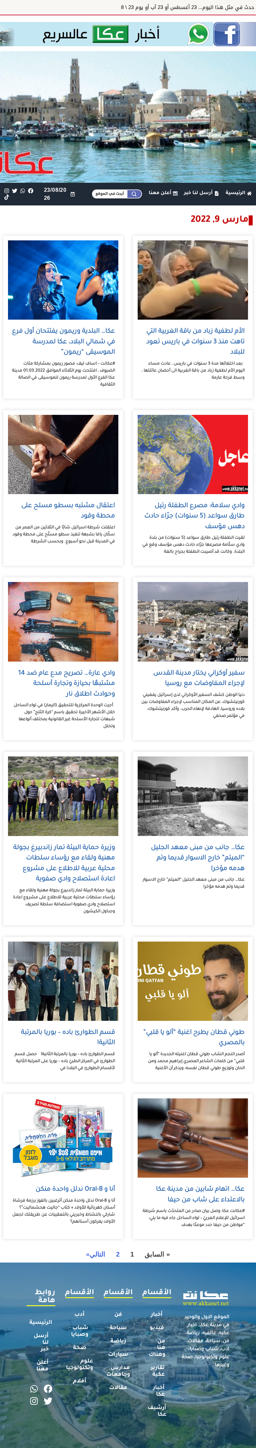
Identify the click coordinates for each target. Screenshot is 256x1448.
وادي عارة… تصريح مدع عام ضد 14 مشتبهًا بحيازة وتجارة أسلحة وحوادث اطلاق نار (66, 684)
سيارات (118, 1355)
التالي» (95, 1254)
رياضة (118, 1341)
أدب (79, 1315)
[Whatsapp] (22, 191)
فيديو (157, 1328)
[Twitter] (14, 191)
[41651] (128, 44)
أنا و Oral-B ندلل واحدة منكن (74, 1189)
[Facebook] (31, 191)
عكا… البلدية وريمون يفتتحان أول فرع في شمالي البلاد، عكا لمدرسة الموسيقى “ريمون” (63, 342)
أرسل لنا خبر (41, 1342)
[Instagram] (6, 191)
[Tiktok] (6, 197)
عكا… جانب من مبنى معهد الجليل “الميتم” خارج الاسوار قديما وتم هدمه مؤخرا (198, 858)
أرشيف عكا (157, 1411)
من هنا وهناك (157, 1348)
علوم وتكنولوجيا (79, 1364)
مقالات (118, 1388)
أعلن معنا (42, 1366)
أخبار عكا (159, 1391)
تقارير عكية (158, 1371)
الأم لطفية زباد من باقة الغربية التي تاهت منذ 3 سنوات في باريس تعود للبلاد (195, 342)
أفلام (79, 1381)
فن (118, 1315)
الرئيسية (40, 1323)
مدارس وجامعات (118, 1371)
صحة (79, 1348)
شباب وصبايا (79, 1331)
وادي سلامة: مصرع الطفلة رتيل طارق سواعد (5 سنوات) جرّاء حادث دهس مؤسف (194, 516)
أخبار (157, 1315)
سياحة (118, 1328)
